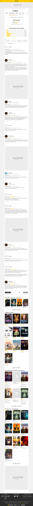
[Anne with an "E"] (24, 319)
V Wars (15, 11)
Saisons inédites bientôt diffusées (16, 309)
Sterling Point (24, 306)
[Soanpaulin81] (6, 282)
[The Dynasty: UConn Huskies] (16, 376)
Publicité (13, 501)
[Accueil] (15, 1)
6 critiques (12, 102)
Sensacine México (29, 496)
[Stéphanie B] (6, 173)
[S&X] (8, 393)
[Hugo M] (6, 245)
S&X (5, 398)
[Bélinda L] (6, 102)
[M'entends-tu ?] (8, 358)
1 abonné (9, 102)
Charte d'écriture (15, 502)
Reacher (6, 306)
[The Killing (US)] (24, 332)
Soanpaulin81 (10, 281)
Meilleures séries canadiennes (16, 367)
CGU (15, 501)
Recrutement (10, 501)
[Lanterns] (24, 393)
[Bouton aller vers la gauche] (25, 13)
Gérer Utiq (24, 502)
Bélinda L (9, 101)
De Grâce (6, 446)
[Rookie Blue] (24, 345)
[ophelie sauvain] (6, 136)
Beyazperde (30, 495)
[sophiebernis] (6, 113)
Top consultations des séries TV (16, 463)
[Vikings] (16, 319)
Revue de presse (10, 502)
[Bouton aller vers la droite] (27, 13)
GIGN (21, 420)
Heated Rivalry (14, 337)
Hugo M (9, 244)
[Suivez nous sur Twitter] (4, 496)
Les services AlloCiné (19, 502)
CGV (17, 501)
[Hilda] (8, 345)
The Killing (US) (23, 337)
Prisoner (12, 306)
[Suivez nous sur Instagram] (7, 496)
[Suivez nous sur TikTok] (9, 496)
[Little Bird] (16, 345)
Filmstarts (24, 495)
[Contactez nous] (5, 498)
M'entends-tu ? (6, 363)
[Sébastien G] (6, 60)
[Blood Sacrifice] (24, 376)
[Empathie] (8, 319)
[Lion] (16, 393)
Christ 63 (9, 183)
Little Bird (14, 350)
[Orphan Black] (8, 332)
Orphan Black (6, 337)
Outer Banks (14, 446)
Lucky (21, 446)
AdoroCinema (24, 496)
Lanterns (22, 398)
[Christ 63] (6, 184)
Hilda (5, 350)
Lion (13, 398)
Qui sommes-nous (6, 501)
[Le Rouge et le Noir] (8, 376)
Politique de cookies (21, 501)
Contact (3, 501)
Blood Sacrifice (23, 433)
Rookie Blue (22, 350)
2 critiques (9, 282)
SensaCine (27, 495)
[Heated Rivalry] (16, 332)
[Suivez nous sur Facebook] (2, 496)
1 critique (9, 184)
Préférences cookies (26, 501)
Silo (17, 306)
